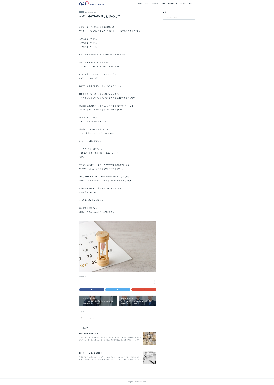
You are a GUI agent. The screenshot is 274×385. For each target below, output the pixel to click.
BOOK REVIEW (172, 3)
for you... (183, 3)
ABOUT (191, 3)
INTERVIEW (155, 3)
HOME (140, 3)
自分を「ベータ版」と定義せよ (90, 353)
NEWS (163, 3)
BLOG (147, 3)
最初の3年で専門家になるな (89, 333)
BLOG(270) (82, 276)
